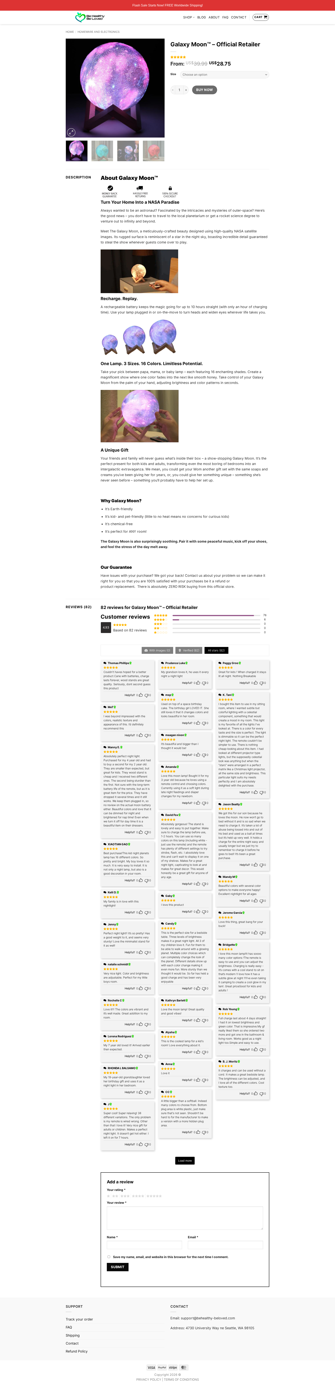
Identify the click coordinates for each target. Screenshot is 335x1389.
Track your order (79, 1319)
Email (193, 1237)
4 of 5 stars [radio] (137, 1196)
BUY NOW (204, 90)
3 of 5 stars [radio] (124, 1196)
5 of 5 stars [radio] (153, 1196)
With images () (159, 650)
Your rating (116, 1190)
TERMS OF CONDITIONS (181, 1379)
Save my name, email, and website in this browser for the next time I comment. (171, 1257)
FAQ (225, 17)
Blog (201, 17)
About (214, 17)
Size (173, 74)
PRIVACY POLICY (148, 1379)
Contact (238, 17)
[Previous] (72, 88)
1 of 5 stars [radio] (108, 1196)
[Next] (157, 88)
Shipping (73, 1335)
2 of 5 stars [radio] (114, 1196)
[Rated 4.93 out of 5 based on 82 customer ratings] (219, 57)
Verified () (190, 650)
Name (112, 1237)
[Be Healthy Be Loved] (90, 17)
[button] (71, 132)
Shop (187, 17)
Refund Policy (77, 1351)
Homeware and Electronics (99, 31)
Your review (117, 1203)
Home (70, 31)
